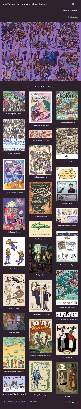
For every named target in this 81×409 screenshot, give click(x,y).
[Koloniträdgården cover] (67, 105)
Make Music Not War (67, 162)
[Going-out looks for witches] (40, 296)
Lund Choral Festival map (40, 140)
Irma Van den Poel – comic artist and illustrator (25, 4)
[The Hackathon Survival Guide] (40, 336)
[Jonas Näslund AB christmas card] (14, 384)
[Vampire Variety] (14, 290)
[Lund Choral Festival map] (40, 134)
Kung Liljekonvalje (40, 395)
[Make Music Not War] (67, 143)
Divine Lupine (67, 357)
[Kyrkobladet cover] (40, 160)
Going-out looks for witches (40, 314)
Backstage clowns (14, 232)
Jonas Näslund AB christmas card (13, 394)
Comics (51, 87)
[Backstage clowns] (14, 214)
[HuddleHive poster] (14, 135)
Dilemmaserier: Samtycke (14, 193)
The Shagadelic (40, 239)
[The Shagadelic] (40, 229)
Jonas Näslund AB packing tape (67, 319)
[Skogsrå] (67, 378)
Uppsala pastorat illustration (14, 371)
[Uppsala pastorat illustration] (14, 353)
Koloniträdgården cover (67, 123)
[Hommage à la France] (14, 101)
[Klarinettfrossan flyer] (67, 246)
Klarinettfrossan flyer (67, 265)
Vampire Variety (14, 308)
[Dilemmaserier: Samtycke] (14, 174)
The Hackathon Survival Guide (40, 355)
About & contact (69, 10)
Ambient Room (14, 332)
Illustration (38, 87)
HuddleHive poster (14, 154)
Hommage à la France (14, 114)
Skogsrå (67, 396)
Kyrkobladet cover (40, 177)
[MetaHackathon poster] (67, 287)
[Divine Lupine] (67, 339)
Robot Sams (14, 269)
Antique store (40, 275)
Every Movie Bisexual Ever (67, 225)
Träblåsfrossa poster (40, 216)
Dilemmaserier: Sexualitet (40, 125)
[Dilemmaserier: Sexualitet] (40, 107)
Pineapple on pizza (67, 203)
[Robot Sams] (14, 251)
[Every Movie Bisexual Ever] (67, 215)
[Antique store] (40, 258)
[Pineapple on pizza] (67, 184)
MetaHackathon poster (67, 307)
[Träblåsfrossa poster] (40, 198)
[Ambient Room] (14, 321)
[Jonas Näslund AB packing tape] (67, 314)
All (28, 87)
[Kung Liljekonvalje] (40, 376)
